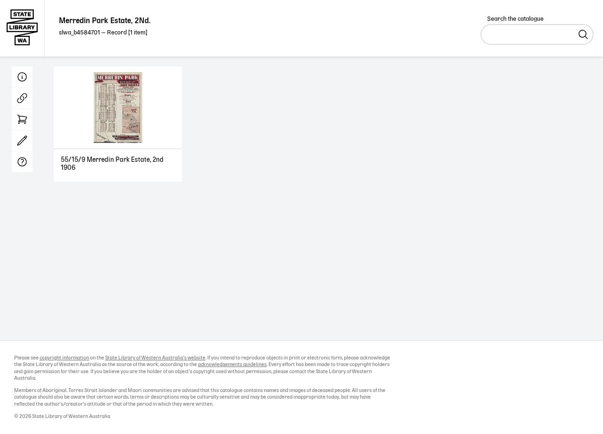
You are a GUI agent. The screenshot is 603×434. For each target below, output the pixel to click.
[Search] (583, 34)
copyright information (64, 358)
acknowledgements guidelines (232, 364)
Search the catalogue (515, 19)
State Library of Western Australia (22, 28)
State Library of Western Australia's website (155, 358)
